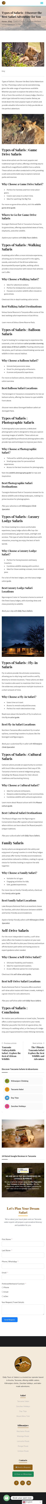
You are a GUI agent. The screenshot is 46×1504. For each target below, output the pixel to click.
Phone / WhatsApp (9, 1261)
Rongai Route (23, 1446)
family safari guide (12, 893)
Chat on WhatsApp (24, 1474)
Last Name (6, 1250)
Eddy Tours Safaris (29, 237)
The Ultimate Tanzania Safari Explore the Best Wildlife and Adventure (36, 1053)
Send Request (9, 1319)
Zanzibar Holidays (23, 1406)
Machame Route (23, 1431)
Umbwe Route (23, 1451)
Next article (37, 1043)
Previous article (10, 1043)
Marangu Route (23, 1436)
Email (4, 1272)
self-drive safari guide (22, 974)
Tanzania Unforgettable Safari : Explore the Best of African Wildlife (11, 1053)
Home (4, 21)
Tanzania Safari (23, 1401)
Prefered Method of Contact (13, 1284)
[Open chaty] (6, 1498)
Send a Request (23, 1467)
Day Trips (23, 1411)
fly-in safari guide (12, 717)
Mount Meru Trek (23, 1416)
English (28, 1502)
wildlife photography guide (20, 473)
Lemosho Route (23, 1441)
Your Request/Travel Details (13, 1302)
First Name (6, 1239)
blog (10, 21)
